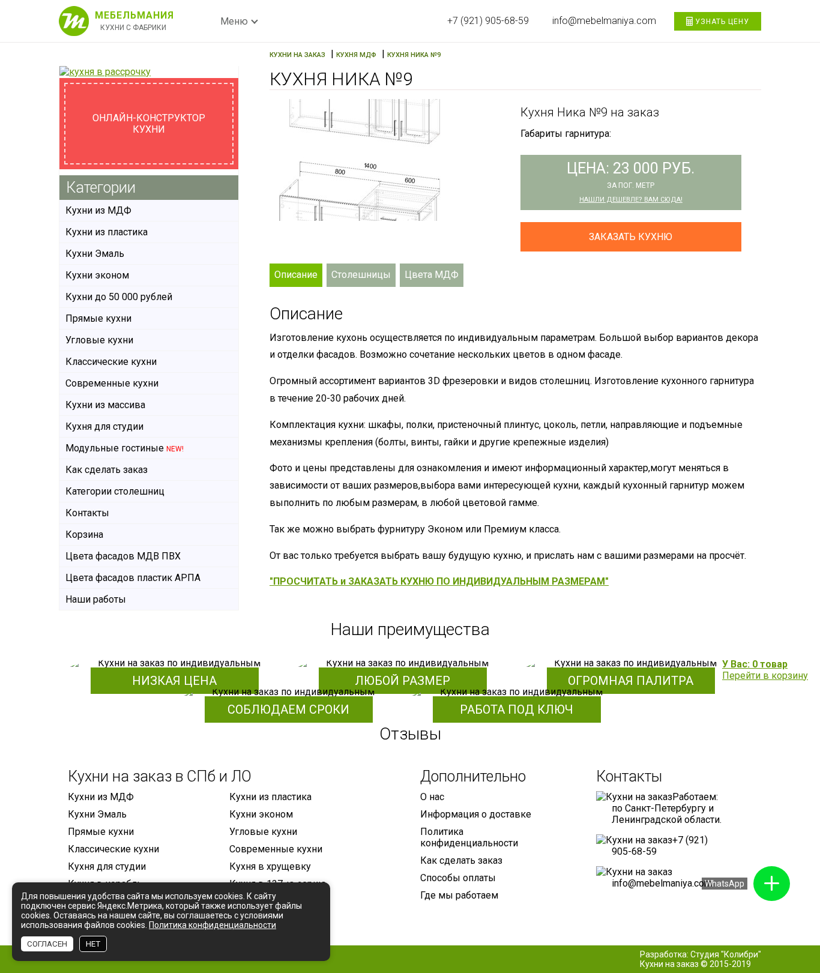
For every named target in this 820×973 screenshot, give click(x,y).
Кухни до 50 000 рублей (118, 297)
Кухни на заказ (669, 964)
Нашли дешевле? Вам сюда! (631, 199)
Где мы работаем (459, 895)
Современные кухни (111, 383)
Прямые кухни (98, 318)
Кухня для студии (104, 426)
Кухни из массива (105, 405)
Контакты (87, 513)
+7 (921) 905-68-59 (488, 20)
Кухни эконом (97, 275)
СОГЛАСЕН (47, 943)
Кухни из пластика (106, 232)
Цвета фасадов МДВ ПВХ (123, 556)
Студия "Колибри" (725, 954)
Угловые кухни (99, 340)
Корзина (84, 534)
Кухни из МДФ (98, 210)
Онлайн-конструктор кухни (148, 123)
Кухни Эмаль (94, 253)
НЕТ (93, 943)
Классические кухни (111, 361)
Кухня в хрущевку (270, 866)
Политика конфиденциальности (469, 837)
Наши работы (95, 599)
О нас (432, 797)
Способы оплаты (458, 878)
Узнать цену (721, 21)
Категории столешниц (114, 491)
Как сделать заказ (106, 469)
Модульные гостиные (124, 448)
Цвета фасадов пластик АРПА (132, 577)
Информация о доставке (475, 814)
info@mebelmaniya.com (604, 20)
